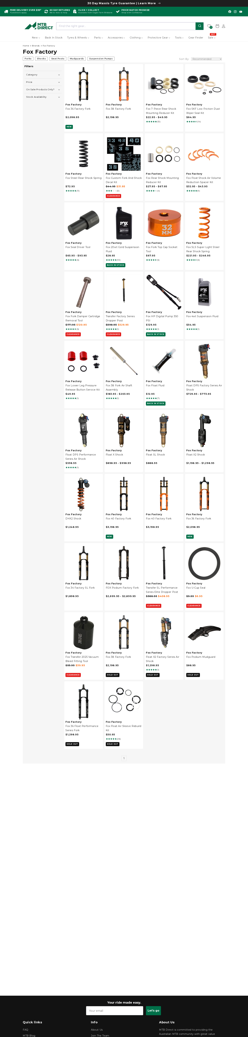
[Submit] (199, 26)
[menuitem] (36, 37)
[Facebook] (229, 11)
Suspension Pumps (101, 58)
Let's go (153, 1010)
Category (31, 75)
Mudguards (77, 58)
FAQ (25, 1029)
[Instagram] (235, 11)
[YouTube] (240, 11)
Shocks (41, 58)
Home (26, 45)
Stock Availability (36, 97)
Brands (36, 45)
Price (29, 82)
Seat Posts (57, 58)
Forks (28, 58)
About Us (97, 1029)
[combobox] (130, 26)
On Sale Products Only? (40, 89)
